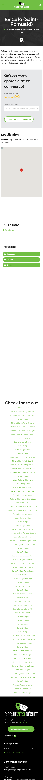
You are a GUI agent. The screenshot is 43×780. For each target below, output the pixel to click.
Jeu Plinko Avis (22, 453)
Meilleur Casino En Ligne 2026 (23, 480)
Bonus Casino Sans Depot (22, 495)
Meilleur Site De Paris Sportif (22, 461)
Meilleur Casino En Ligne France (22, 412)
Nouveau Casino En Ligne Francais (22, 415)
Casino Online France (22, 575)
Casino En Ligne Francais (22, 560)
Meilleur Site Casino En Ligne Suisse (23, 541)
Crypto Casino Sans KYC (23, 605)
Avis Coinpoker (22, 624)
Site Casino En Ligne (22, 670)
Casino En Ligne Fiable (22, 450)
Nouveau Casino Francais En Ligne (22, 472)
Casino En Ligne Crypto (22, 537)
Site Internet (9, 230)
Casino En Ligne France (22, 442)
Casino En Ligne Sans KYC (22, 609)
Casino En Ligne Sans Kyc (22, 579)
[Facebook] (15, 736)
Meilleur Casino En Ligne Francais (22, 427)
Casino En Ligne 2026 (23, 484)
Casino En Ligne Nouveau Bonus (23, 469)
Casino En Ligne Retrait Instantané (22, 544)
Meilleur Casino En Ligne (23, 518)
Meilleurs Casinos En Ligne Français (23, 533)
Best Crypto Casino (22, 408)
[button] (40, 5)
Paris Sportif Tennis (23, 438)
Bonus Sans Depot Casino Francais (22, 457)
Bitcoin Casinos (22, 598)
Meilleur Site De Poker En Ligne (22, 423)
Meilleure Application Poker (23, 643)
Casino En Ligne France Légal (23, 567)
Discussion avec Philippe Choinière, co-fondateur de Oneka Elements (18, 770)
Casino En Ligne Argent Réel (22, 556)
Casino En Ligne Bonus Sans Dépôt (23, 499)
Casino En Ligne (22, 419)
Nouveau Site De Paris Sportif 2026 (23, 465)
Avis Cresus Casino (23, 503)
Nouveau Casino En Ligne (22, 594)
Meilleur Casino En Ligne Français (22, 431)
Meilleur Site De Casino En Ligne (22, 434)
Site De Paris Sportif (22, 586)
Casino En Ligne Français (22, 488)
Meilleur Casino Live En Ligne (22, 529)
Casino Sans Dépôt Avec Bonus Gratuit (22, 507)
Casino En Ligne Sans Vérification (22, 636)
